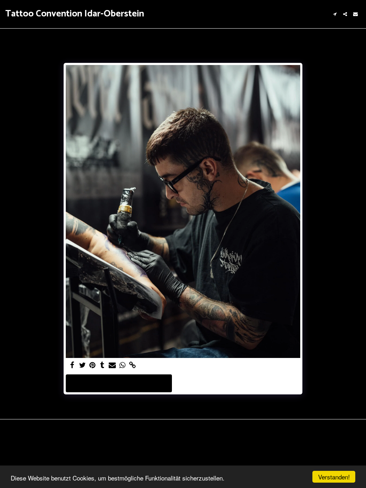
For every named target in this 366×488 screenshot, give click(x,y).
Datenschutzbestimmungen (67, 455)
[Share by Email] (112, 365)
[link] (132, 365)
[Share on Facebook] (72, 365)
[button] (335, 14)
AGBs (21, 455)
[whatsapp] (122, 365)
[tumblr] (102, 365)
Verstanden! (334, 476)
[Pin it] (92, 365)
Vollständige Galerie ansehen (119, 383)
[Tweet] (82, 365)
